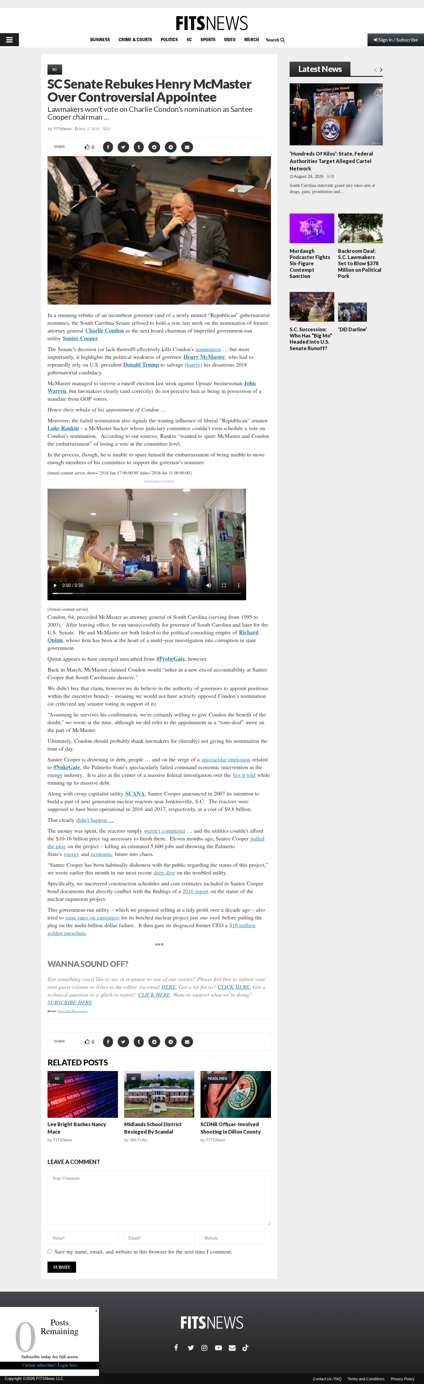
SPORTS (208, 39)
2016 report (196, 891)
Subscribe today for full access (49, 1356)
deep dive (164, 872)
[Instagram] (208, 1348)
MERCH (251, 39)
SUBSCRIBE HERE (69, 1002)
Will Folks (139, 1140)
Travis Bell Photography (73, 1011)
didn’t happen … (95, 819)
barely (194, 364)
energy (71, 853)
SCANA (135, 793)
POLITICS (169, 39)
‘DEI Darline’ (352, 329)
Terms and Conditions (366, 1379)
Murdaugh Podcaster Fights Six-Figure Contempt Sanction (310, 263)
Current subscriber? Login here (49, 1365)
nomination (208, 349)
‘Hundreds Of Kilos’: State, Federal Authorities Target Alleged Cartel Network (331, 161)
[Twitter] (194, 1348)
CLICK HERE (234, 986)
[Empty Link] (375, 69)
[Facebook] (181, 1348)
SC (189, 39)
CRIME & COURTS (135, 39)
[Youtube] (222, 1348)
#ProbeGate (170, 659)
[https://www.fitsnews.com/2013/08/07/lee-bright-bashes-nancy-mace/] (82, 1094)
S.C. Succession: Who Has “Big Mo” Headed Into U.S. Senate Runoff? (311, 338)
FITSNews (63, 128)
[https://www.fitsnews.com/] (212, 23)
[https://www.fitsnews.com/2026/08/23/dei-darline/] (352, 312)
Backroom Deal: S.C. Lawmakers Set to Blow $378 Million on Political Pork (359, 263)
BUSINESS (100, 39)
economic (102, 853)
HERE (168, 986)
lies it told (244, 774)
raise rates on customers (92, 917)
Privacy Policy (402, 1379)
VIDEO (230, 39)
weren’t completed (164, 830)
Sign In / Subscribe (398, 39)
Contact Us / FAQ (327, 1379)
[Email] (235, 1348)
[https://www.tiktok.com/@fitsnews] (246, 1348)
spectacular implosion (225, 759)
